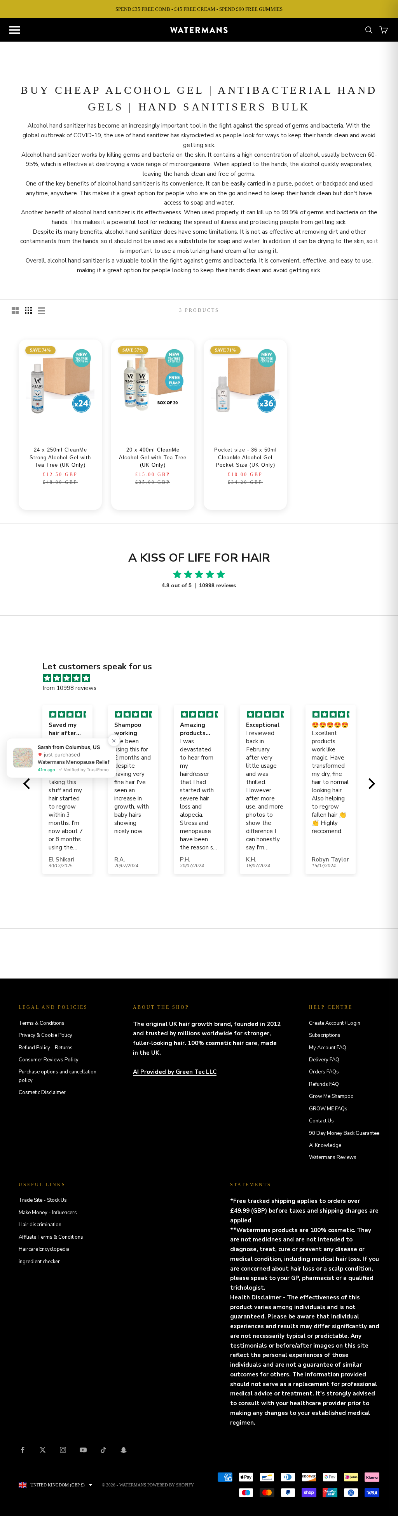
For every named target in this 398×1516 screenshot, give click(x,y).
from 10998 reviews (69, 688)
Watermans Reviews (332, 1157)
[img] (203, 678)
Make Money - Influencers (48, 1212)
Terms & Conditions (42, 1023)
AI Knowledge (325, 1145)
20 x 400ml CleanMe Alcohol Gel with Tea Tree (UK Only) (153, 457)
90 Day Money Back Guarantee (344, 1133)
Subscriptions (324, 1035)
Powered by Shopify (170, 1485)
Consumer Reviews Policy (49, 1059)
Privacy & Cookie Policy (45, 1035)
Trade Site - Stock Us (43, 1200)
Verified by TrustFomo (86, 769)
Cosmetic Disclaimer (42, 1092)
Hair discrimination (40, 1224)
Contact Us (321, 1120)
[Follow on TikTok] (103, 1450)
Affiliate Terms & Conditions (51, 1237)
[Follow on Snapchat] (123, 1450)
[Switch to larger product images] (15, 310)
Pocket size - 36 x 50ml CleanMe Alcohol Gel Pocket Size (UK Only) (245, 457)
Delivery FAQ (324, 1059)
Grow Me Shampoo (331, 1096)
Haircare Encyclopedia (44, 1249)
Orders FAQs (324, 1071)
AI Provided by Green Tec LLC (174, 1072)
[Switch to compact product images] (41, 310)
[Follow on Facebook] (22, 1450)
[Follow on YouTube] (83, 1450)
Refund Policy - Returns (46, 1047)
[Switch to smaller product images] (28, 310)
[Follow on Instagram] (63, 1450)
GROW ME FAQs (328, 1108)
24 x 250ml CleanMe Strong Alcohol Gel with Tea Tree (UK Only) (60, 457)
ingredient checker (39, 1261)
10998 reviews (217, 585)
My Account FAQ (327, 1047)
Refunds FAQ (324, 1084)
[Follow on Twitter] (43, 1450)
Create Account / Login (334, 1023)
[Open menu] (14, 30)
